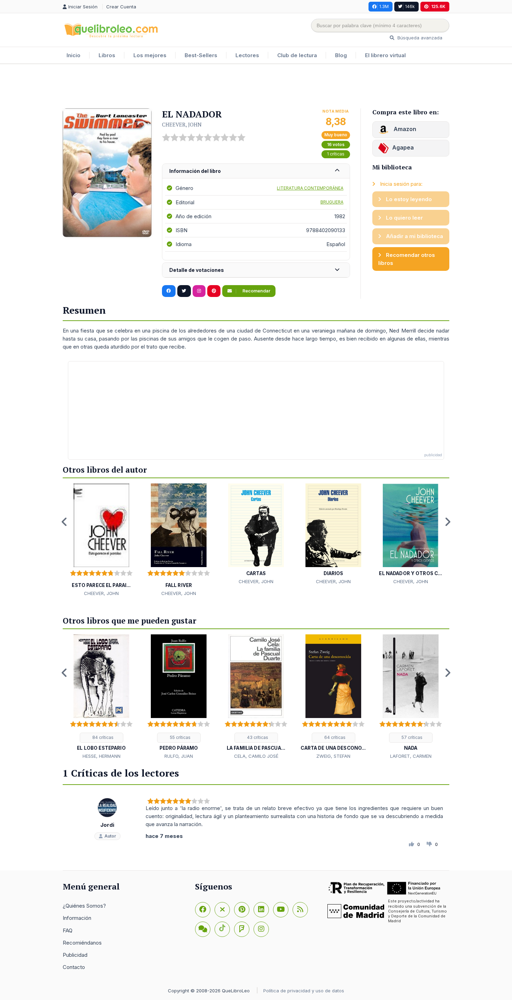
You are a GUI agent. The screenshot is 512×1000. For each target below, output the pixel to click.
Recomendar (255, 290)
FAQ (67, 930)
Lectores (247, 55)
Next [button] (447, 522)
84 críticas (102, 737)
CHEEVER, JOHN (182, 124)
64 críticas (334, 737)
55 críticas (180, 737)
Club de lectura (297, 55)
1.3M (384, 6)
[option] (101, 540)
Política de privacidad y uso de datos (303, 990)
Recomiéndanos (82, 942)
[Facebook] (202, 909)
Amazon (404, 128)
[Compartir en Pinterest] (213, 291)
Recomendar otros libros (406, 259)
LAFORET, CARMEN (411, 756)
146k (410, 6)
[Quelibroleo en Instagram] (199, 291)
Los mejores (149, 55)
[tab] (256, 171)
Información (77, 918)
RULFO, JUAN (178, 756)
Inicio (73, 55)
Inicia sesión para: (400, 184)
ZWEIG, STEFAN (333, 756)
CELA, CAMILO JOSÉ (256, 756)
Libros (107, 55)
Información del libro (195, 171)
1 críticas (335, 154)
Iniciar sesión (83, 6)
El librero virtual (385, 55)
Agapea (403, 147)
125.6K (438, 6)
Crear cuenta (121, 6)
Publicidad (75, 955)
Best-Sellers (201, 55)
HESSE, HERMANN (102, 756)
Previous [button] (64, 522)
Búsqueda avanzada (419, 37)
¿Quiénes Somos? (84, 905)
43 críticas (257, 737)
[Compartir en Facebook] (169, 291)
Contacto (74, 967)
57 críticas (411, 737)
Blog (341, 55)
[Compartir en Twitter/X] (184, 291)
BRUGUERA (331, 202)
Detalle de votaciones (196, 270)
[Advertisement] (256, 86)
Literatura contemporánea (310, 188)
